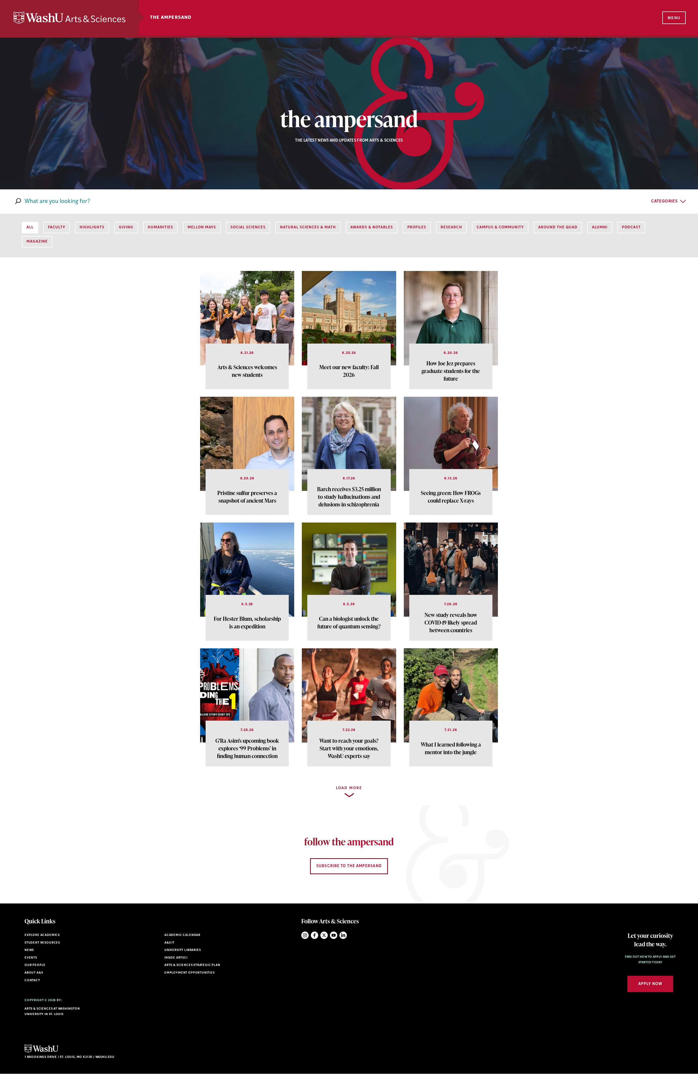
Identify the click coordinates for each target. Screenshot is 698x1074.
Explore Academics (42, 935)
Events (31, 957)
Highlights (92, 227)
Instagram (305, 935)
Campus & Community (500, 227)
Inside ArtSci (176, 957)
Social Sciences (248, 227)
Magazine (37, 241)
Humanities (160, 227)
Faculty (56, 227)
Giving (126, 227)
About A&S (34, 972)
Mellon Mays (202, 227)
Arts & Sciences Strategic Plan (192, 965)
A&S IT (169, 942)
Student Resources (42, 942)
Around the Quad (557, 227)
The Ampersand (171, 18)
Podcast (631, 227)
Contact (32, 980)
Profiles (416, 227)
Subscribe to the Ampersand (348, 866)
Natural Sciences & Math (308, 227)
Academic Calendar (182, 935)
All (30, 227)
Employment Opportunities (189, 972)
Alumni (599, 227)
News (29, 950)
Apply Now (650, 984)
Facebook (314, 935)
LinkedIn (343, 935)
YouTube (333, 935)
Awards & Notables (371, 227)
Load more (349, 788)
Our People (35, 965)
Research (451, 227)
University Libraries (182, 950)
